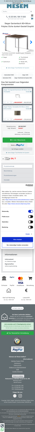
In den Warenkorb (18, 140)
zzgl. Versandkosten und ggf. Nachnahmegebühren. (17, 411)
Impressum (17, 363)
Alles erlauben (17, 239)
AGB (17, 369)
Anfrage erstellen (18, 149)
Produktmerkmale (9, 166)
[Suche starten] (31, 11)
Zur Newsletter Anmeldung (18, 333)
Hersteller (7, 180)
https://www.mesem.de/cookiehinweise (17, 199)
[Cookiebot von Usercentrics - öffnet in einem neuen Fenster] (25, 185)
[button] (31, 42)
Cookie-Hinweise (17, 371)
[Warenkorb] (32, 18)
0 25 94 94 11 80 (18, 385)
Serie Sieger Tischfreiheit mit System (18, 68)
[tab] (17, 166)
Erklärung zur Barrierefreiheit (17, 367)
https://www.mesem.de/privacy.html (19, 203)
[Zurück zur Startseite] (17, 6)
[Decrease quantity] (5, 102)
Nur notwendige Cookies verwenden (17, 245)
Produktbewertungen (10, 175)
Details (28, 234)
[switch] (30, 216)
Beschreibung (8, 171)
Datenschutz (17, 365)
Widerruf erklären (18, 376)
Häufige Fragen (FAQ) (17, 361)
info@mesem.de (19, 389)
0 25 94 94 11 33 (18, 387)
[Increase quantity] (11, 102)
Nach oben (17, 308)
